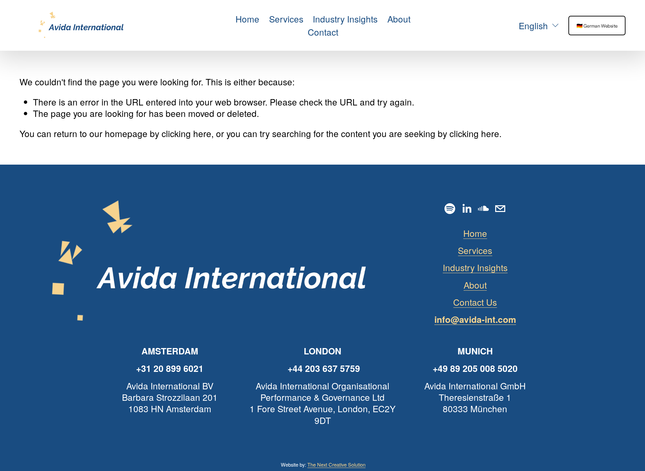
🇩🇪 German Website (597, 25)
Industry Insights (345, 18)
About (399, 18)
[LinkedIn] (466, 208)
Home (247, 18)
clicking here (186, 133)
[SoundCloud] (483, 208)
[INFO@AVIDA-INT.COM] (500, 208)
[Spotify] (449, 208)
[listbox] (534, 25)
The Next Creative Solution (336, 464)
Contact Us (475, 302)
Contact (323, 32)
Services (286, 18)
